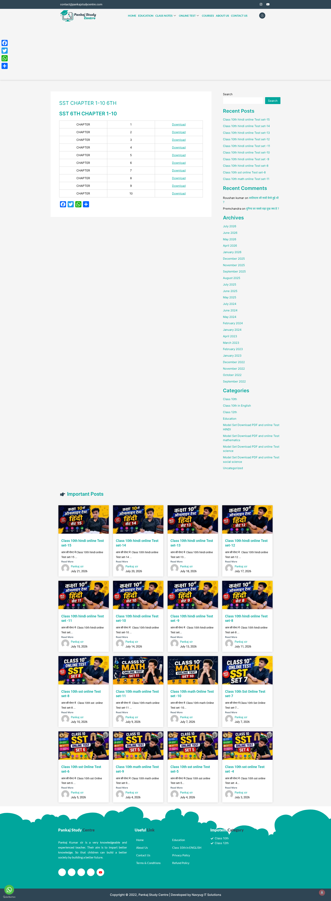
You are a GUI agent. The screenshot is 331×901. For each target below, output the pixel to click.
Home (132, 15)
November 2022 (234, 368)
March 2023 (231, 343)
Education (145, 15)
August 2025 (231, 278)
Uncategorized (233, 468)
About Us (222, 15)
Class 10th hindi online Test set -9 (246, 159)
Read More (67, 561)
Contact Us (239, 15)
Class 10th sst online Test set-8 (244, 172)
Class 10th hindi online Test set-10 (246, 152)
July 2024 (229, 304)
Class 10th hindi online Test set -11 (246, 146)
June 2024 (230, 310)
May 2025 (229, 297)
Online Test (187, 15)
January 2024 (232, 330)
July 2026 (229, 226)
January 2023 (232, 355)
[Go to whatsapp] (9, 889)
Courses (208, 15)
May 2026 (229, 239)
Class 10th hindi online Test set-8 (245, 165)
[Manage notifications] (322, 893)
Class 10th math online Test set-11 (246, 179)
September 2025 (234, 271)
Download (179, 124)
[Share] (4, 66)
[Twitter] (254, 4)
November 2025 (234, 265)
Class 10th (230, 399)
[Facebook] (247, 4)
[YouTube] (268, 4)
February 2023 (233, 349)
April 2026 (230, 245)
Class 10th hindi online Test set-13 (246, 133)
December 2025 (234, 258)
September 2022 (234, 381)
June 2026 (230, 233)
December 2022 (234, 362)
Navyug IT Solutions (206, 895)
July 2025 (229, 284)
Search (228, 94)
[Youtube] (100, 872)
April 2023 (230, 336)
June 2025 (230, 291)
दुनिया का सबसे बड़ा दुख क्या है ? (262, 208)
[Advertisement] (165, 51)
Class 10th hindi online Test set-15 (246, 119)
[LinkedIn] (81, 872)
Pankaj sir (77, 566)
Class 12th (230, 412)
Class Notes (164, 15)
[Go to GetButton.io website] (9, 897)
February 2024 (233, 323)
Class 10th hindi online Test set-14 (246, 126)
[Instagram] (261, 4)
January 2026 (232, 252)
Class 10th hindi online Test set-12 (246, 139)
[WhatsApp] (4, 58)
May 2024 (229, 317)
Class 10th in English (237, 405)
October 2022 (232, 375)
